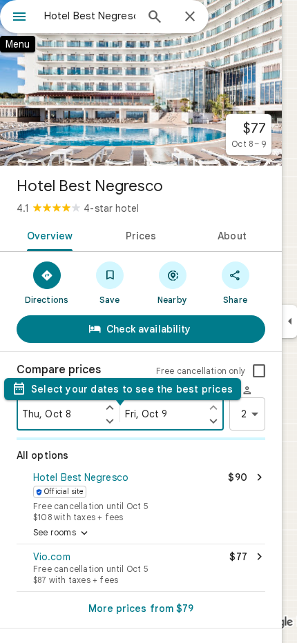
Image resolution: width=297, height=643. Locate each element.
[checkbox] (259, 371)
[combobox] (89, 16)
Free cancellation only (200, 371)
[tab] (47, 234)
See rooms (61, 533)
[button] (141, 495)
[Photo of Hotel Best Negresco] (141, 83)
